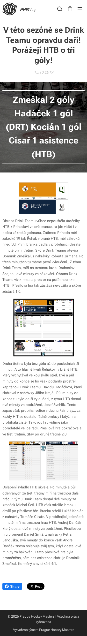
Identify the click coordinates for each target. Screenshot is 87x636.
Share (15, 586)
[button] (59, 9)
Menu (80, 9)
